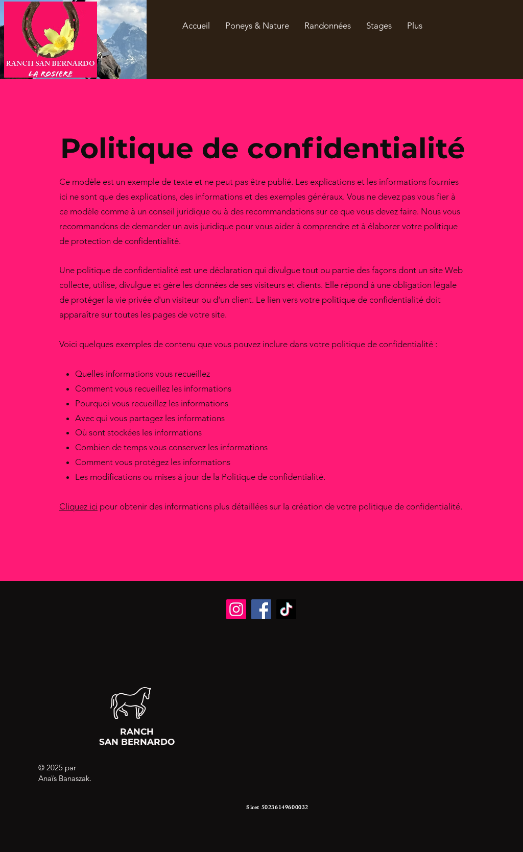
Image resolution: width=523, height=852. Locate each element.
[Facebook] (261, 609)
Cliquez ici (78, 506)
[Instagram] (236, 609)
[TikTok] (286, 609)
